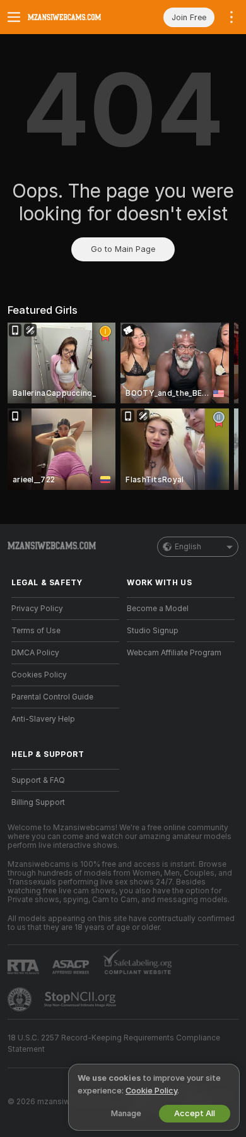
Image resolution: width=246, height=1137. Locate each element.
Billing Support (38, 802)
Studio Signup (153, 630)
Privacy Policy (37, 608)
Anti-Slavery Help (43, 719)
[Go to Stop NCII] (81, 999)
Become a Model (158, 608)
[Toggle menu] (14, 17)
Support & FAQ (38, 780)
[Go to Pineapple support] (21, 999)
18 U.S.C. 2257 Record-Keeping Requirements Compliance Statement (114, 1043)
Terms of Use (36, 630)
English (188, 546)
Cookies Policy (39, 674)
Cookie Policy (151, 1090)
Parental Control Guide (52, 697)
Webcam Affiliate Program (174, 652)
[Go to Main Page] (75, 17)
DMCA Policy (35, 652)
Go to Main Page (123, 249)
